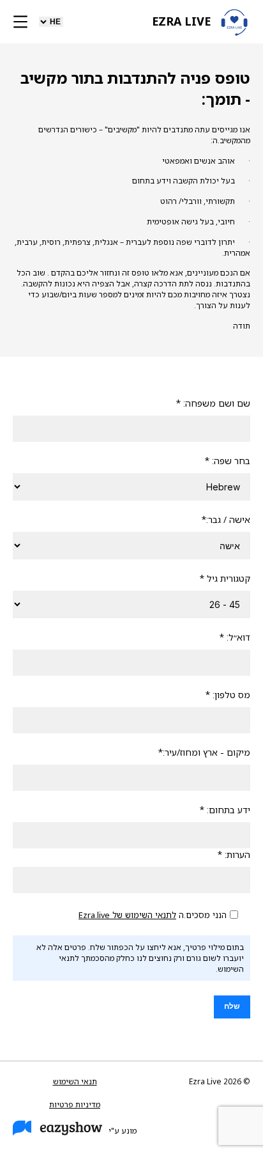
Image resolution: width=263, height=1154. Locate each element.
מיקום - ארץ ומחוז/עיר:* (204, 752)
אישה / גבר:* (225, 519)
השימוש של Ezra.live (116, 915)
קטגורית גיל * (224, 578)
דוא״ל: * (234, 637)
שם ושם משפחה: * (213, 403)
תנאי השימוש (75, 1081)
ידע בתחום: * (224, 810)
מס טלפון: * (227, 695)
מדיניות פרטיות (74, 1104)
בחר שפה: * (227, 461)
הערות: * (233, 854)
